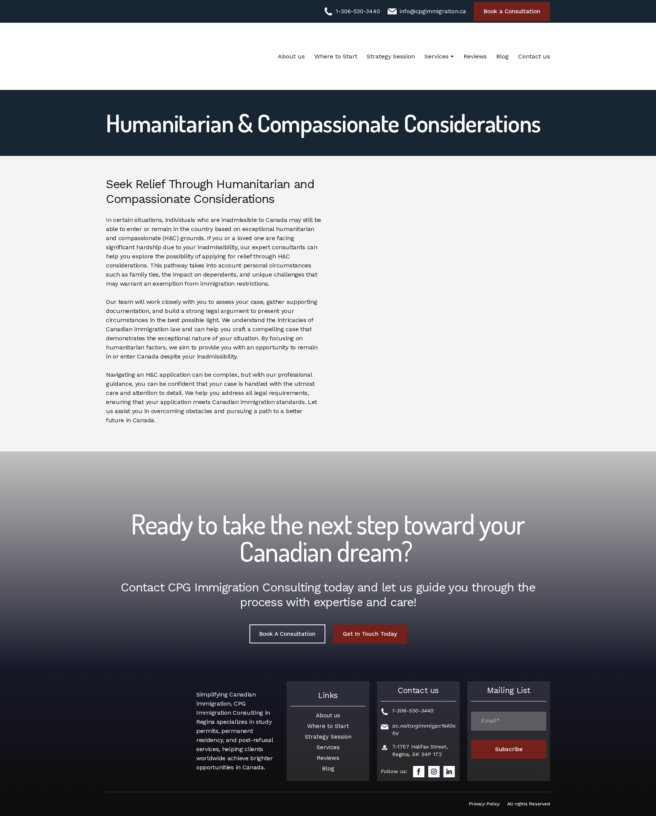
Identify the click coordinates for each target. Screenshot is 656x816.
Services (436, 56)
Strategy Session (391, 56)
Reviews (475, 56)
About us (291, 56)
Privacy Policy (484, 804)
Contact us (534, 56)
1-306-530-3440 (413, 711)
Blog (502, 56)
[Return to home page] (151, 56)
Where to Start (335, 56)
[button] (352, 11)
